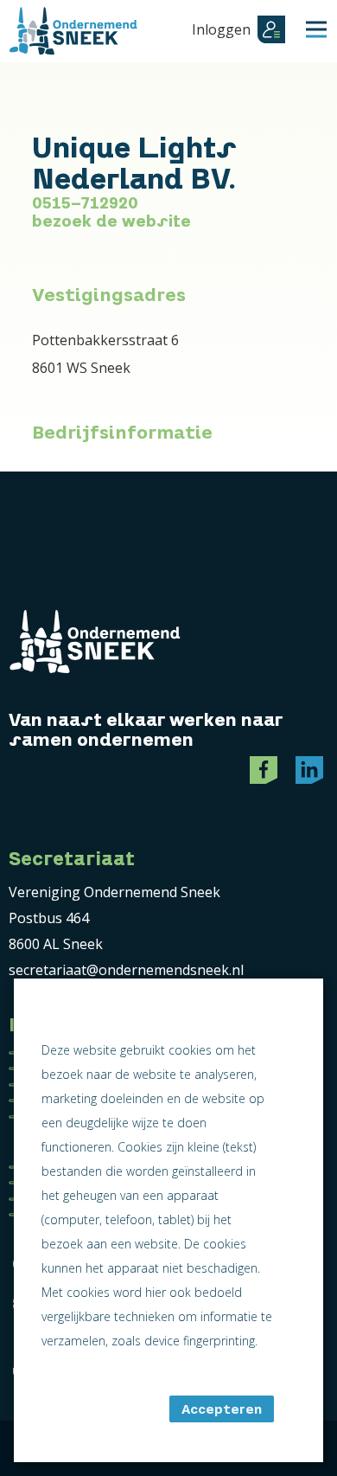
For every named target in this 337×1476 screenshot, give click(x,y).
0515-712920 (85, 203)
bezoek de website (111, 221)
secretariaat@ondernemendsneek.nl (126, 969)
